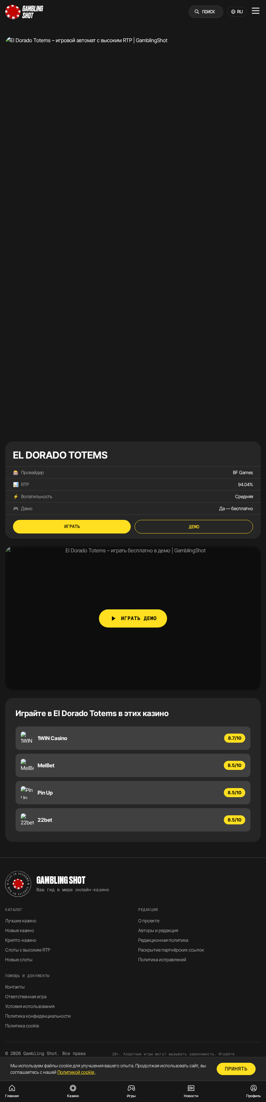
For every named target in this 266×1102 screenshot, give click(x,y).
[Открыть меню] (255, 11)
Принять (236, 1068)
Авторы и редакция (158, 930)
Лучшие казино (20, 920)
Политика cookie (22, 1025)
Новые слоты (18, 959)
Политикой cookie (76, 1072)
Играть (72, 526)
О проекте (148, 920)
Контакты (15, 986)
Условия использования (29, 1006)
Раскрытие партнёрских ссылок (171, 949)
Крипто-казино (20, 940)
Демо (194, 527)
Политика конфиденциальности (38, 1016)
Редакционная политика (163, 940)
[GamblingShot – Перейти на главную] (24, 11)
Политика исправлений (162, 959)
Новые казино (19, 930)
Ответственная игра (25, 996)
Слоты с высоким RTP (27, 949)
